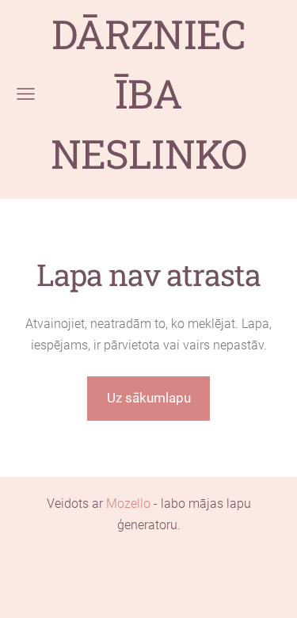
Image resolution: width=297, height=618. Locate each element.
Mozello (128, 503)
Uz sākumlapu (149, 398)
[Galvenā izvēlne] (26, 94)
